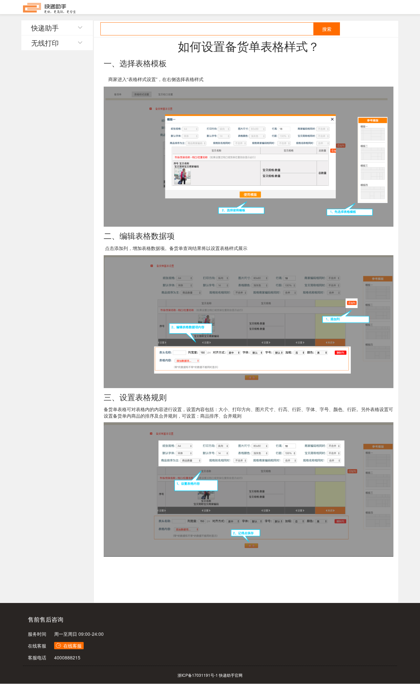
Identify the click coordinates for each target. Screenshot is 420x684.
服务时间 (37, 634)
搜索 (326, 29)
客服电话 (37, 657)
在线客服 (37, 645)
